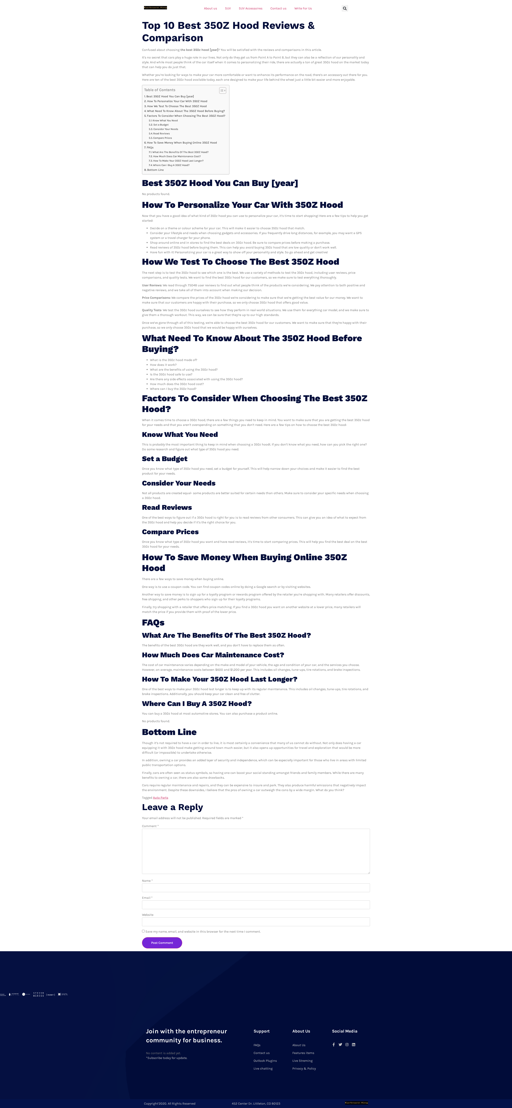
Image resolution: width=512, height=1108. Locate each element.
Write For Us (303, 8)
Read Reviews (161, 133)
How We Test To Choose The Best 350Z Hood (177, 106)
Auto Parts (160, 797)
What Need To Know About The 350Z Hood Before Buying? (186, 111)
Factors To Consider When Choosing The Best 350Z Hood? (186, 116)
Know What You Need (165, 120)
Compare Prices (162, 137)
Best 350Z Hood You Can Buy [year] (170, 96)
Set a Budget (161, 124)
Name (147, 881)
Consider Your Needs (165, 129)
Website (147, 915)
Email (147, 898)
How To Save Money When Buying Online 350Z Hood (182, 142)
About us (210, 8)
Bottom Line (155, 170)
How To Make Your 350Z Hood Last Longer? (178, 160)
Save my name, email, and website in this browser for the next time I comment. (203, 931)
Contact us (278, 8)
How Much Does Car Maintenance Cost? (177, 156)
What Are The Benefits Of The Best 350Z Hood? (180, 152)
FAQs (150, 147)
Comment (150, 826)
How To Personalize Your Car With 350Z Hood (177, 101)
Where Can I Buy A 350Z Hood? (171, 165)
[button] (345, 8)
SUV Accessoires (250, 8)
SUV (228, 8)
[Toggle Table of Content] (220, 90)
